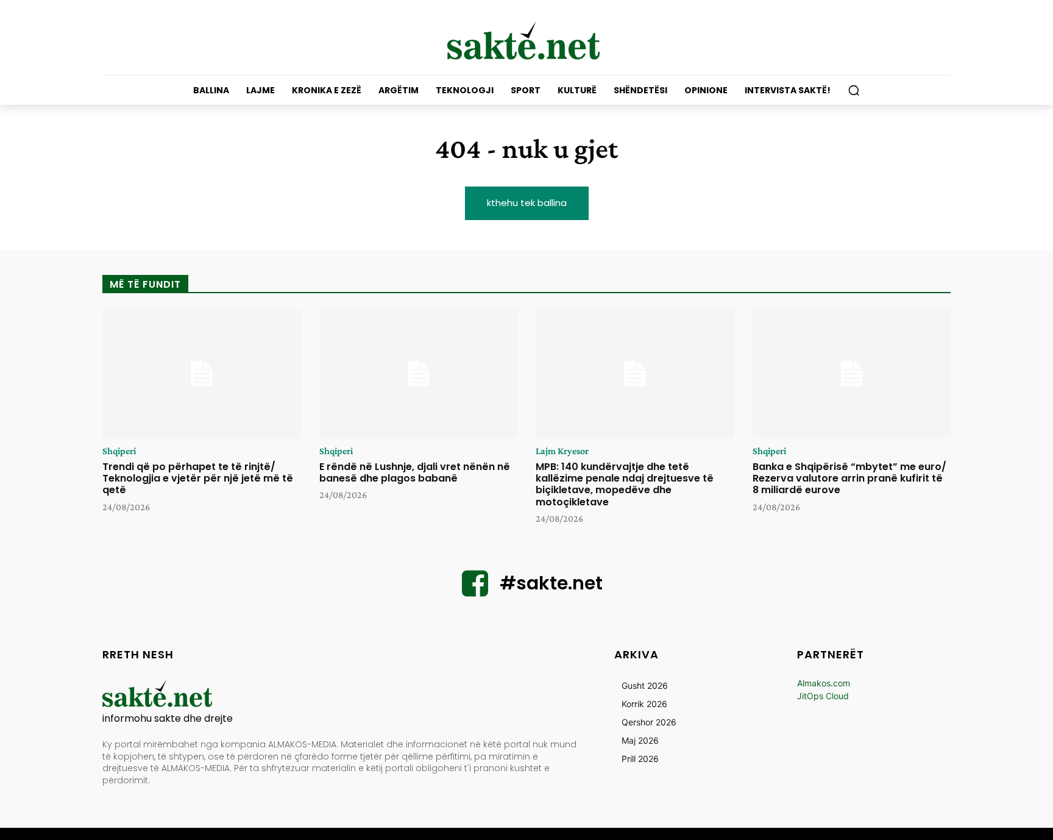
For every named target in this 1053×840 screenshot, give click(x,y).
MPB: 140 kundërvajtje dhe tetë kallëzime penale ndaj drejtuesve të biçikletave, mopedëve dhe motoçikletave (625, 484)
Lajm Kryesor (562, 451)
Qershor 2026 (649, 722)
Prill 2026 (640, 758)
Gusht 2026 (645, 685)
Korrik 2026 (644, 704)
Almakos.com (823, 683)
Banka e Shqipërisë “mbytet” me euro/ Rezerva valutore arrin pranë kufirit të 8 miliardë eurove (849, 478)
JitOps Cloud (823, 696)
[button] (853, 90)
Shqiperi (119, 451)
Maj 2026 (640, 740)
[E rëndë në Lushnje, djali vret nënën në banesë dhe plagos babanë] (418, 373)
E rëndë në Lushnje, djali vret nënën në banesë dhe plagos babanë (414, 472)
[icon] (475, 591)
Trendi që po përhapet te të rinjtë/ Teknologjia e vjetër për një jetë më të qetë (197, 478)
